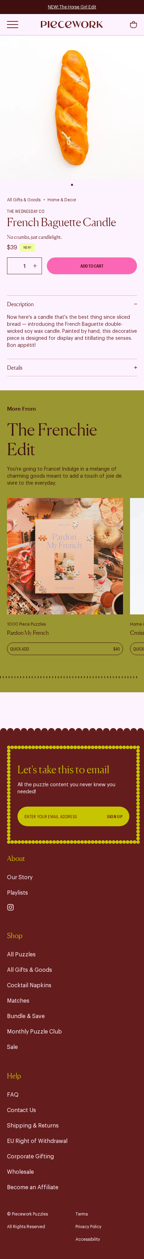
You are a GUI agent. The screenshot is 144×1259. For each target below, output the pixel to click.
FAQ (13, 1095)
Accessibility (87, 1239)
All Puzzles (21, 954)
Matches (18, 1001)
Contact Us (21, 1110)
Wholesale (20, 1172)
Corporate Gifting (30, 1156)
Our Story (20, 877)
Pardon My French (28, 632)
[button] (133, 24)
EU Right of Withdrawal (37, 1141)
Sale (12, 1047)
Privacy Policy (88, 1227)
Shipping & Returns (33, 1126)
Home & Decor (62, 200)
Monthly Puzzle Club (34, 1032)
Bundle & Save (26, 1016)
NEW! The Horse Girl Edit (72, 7)
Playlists (17, 893)
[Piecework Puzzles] (72, 24)
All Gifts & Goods (24, 200)
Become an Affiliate (32, 1187)
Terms (81, 1214)
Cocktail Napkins (29, 985)
